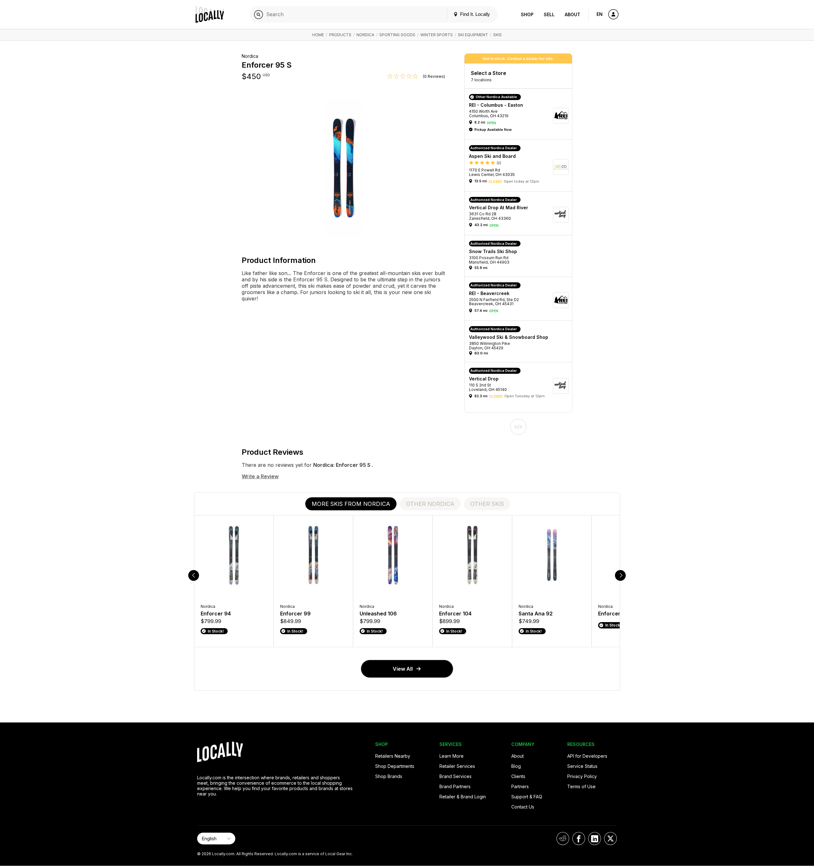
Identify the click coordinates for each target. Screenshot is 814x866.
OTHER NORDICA (430, 503)
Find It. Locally (474, 14)
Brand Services (455, 776)
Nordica (365, 34)
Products (340, 34)
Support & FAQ (526, 796)
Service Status (582, 766)
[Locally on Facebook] (578, 838)
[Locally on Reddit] (562, 838)
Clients (518, 776)
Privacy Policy (582, 776)
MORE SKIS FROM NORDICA (351, 503)
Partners (520, 786)
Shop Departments (394, 766)
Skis (497, 34)
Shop (527, 14)
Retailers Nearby (392, 756)
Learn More (451, 756)
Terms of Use (581, 786)
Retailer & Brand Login (462, 796)
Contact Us (522, 806)
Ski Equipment (473, 34)
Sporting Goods (397, 34)
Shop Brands (388, 776)
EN (600, 14)
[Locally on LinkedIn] (594, 838)
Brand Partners (455, 786)
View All (403, 669)
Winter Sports (436, 34)
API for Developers (587, 756)
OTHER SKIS (487, 503)
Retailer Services (457, 766)
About (572, 14)
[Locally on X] (610, 838)
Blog (516, 766)
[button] (520, 115)
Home (318, 34)
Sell (549, 14)
